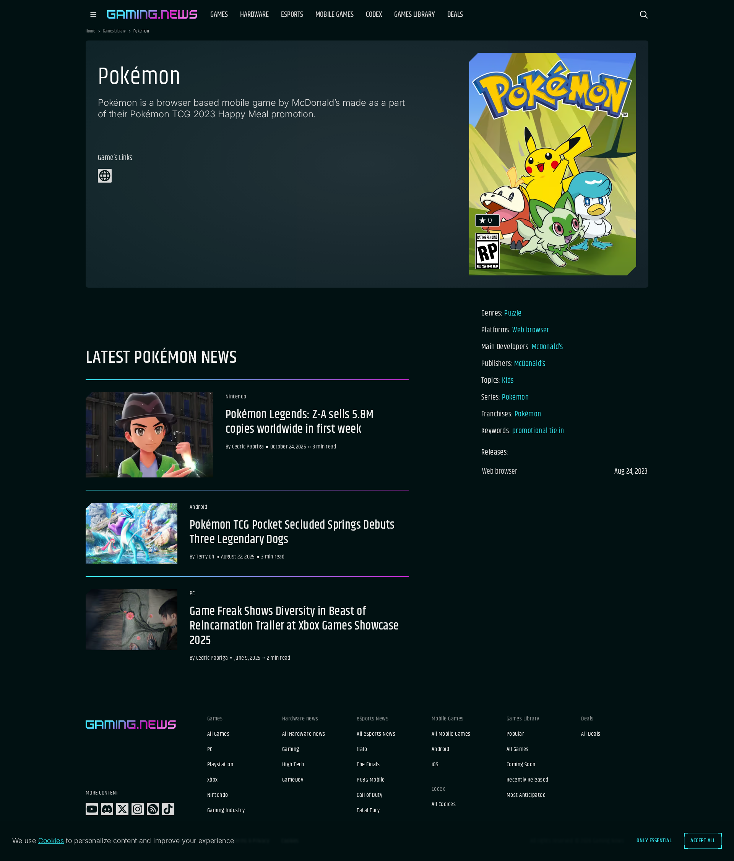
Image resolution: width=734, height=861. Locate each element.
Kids (508, 381)
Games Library (114, 31)
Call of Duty (369, 795)
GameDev (292, 780)
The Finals (368, 764)
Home (90, 31)
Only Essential (654, 840)
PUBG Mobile (371, 780)
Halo (362, 749)
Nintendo (217, 795)
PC (210, 749)
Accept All (702, 840)
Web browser (530, 330)
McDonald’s (547, 347)
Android (440, 749)
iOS (435, 764)
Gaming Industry (226, 810)
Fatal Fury (368, 810)
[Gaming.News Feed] (153, 809)
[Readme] (247, 435)
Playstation (220, 764)
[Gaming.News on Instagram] (138, 809)
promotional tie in (538, 431)
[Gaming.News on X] (122, 809)
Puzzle (512, 313)
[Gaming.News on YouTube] (92, 809)
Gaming (290, 749)
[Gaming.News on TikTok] (168, 809)
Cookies (51, 841)
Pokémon (515, 397)
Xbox (212, 780)
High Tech (293, 764)
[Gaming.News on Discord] (107, 809)
